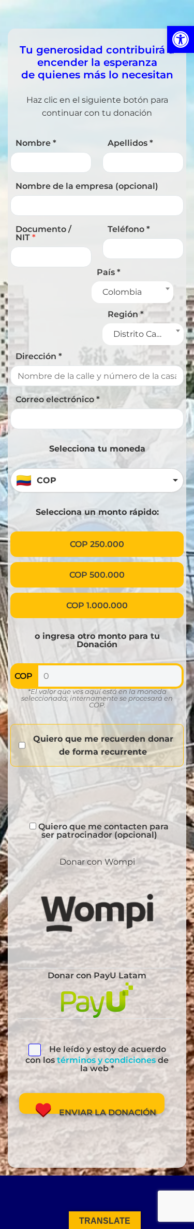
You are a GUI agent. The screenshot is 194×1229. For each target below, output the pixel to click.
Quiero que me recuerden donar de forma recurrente (103, 745)
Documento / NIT (43, 233)
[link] (180, 39)
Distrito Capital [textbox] (143, 334)
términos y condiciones (106, 1060)
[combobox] (132, 292)
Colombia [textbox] (122, 292)
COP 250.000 (97, 544)
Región (126, 314)
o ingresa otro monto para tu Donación (97, 640)
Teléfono (129, 229)
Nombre (36, 143)
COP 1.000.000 (97, 605)
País (109, 272)
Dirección (39, 356)
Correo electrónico (58, 399)
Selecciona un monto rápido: (97, 512)
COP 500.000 (97, 575)
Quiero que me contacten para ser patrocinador (102, 831)
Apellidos (130, 143)
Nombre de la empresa (87, 186)
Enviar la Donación (107, 1111)
